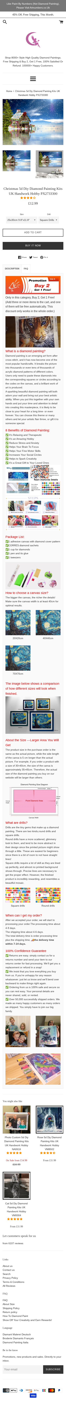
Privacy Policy (10, 1277)
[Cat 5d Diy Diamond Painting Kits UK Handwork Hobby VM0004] (16, 1186)
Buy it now (33, 245)
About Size (9, 1304)
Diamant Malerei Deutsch (17, 1334)
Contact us (9, 1269)
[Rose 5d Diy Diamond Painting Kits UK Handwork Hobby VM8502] (50, 1120)
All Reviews (9, 1285)
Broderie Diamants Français (18, 1338)
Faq (26, 268)
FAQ (5, 1300)
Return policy (10, 1312)
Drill (48, 214)
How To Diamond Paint (15, 1316)
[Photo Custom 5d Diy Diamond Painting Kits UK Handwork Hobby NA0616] (16, 1120)
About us (7, 1266)
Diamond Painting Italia (15, 1342)
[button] (28, 197)
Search (7, 1274)
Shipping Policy (11, 1308)
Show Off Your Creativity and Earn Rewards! (27, 1320)
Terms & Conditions (13, 1282)
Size (22, 214)
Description (12, 268)
